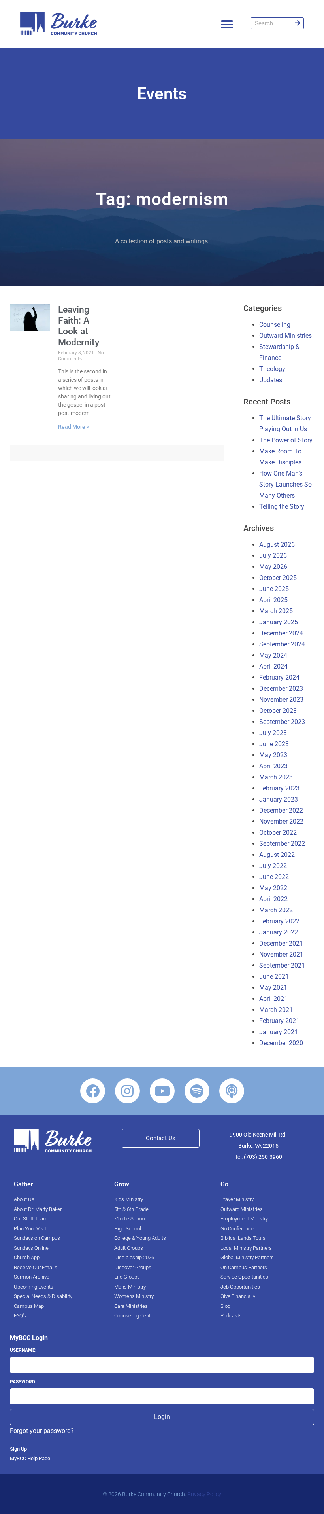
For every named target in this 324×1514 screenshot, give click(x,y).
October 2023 (278, 710)
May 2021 (273, 987)
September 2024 (282, 644)
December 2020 (281, 1043)
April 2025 (273, 600)
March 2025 (276, 611)
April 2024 (273, 666)
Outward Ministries (285, 335)
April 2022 (273, 899)
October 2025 (278, 578)
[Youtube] (162, 1090)
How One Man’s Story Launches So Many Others (285, 484)
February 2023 (279, 788)
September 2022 (282, 843)
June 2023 (274, 744)
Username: (23, 1350)
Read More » (73, 427)
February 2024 (279, 677)
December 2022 (281, 810)
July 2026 (273, 555)
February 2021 (279, 1021)
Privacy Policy (204, 1494)
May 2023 (273, 755)
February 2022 (279, 921)
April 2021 (273, 998)
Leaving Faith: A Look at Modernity (78, 326)
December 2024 (281, 633)
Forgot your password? (42, 1430)
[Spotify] (197, 1090)
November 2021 (281, 954)
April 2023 (273, 766)
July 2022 (273, 866)
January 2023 (278, 799)
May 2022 (273, 888)
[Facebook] (92, 1090)
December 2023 (281, 688)
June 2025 (274, 589)
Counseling (274, 324)
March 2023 (276, 777)
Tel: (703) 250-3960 (258, 1157)
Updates (270, 380)
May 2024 (273, 655)
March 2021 (276, 1010)
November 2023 (281, 699)
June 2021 (274, 976)
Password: (23, 1381)
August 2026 (277, 544)
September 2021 (282, 965)
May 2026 (273, 566)
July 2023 (273, 733)
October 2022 (278, 832)
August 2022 (277, 854)
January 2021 (278, 1032)
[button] (227, 24)
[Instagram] (127, 1090)
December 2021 (281, 943)
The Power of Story (286, 440)
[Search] (297, 23)
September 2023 (282, 722)
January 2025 (278, 622)
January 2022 (278, 932)
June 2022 (274, 877)
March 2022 (276, 910)
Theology (272, 369)
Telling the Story (281, 506)
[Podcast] (231, 1090)
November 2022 (281, 821)
